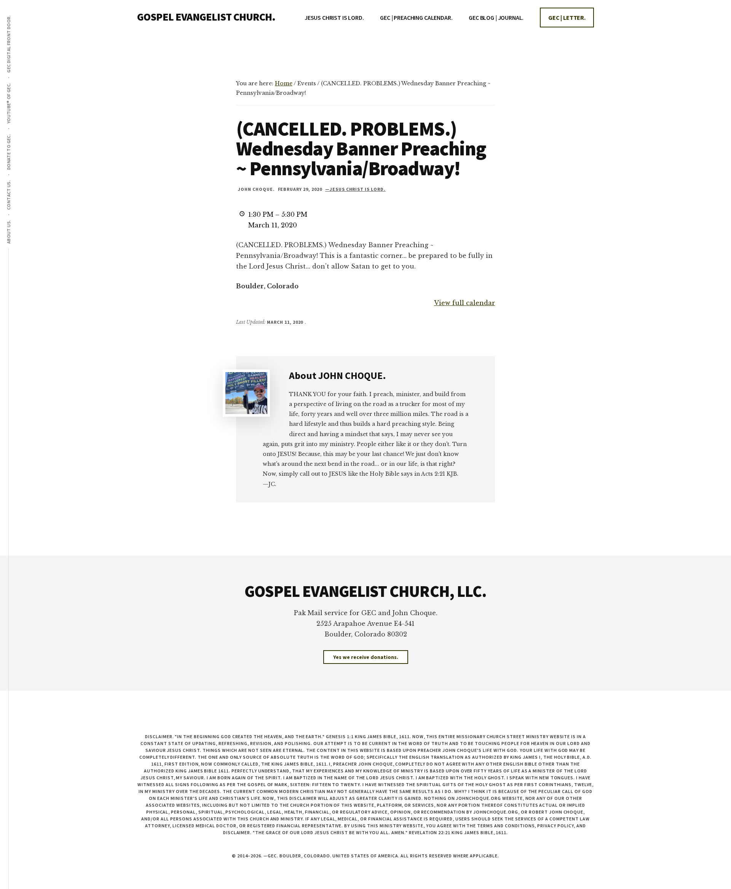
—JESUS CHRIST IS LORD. (355, 189)
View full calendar (464, 303)
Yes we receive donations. (365, 657)
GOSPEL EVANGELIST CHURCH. (206, 17)
